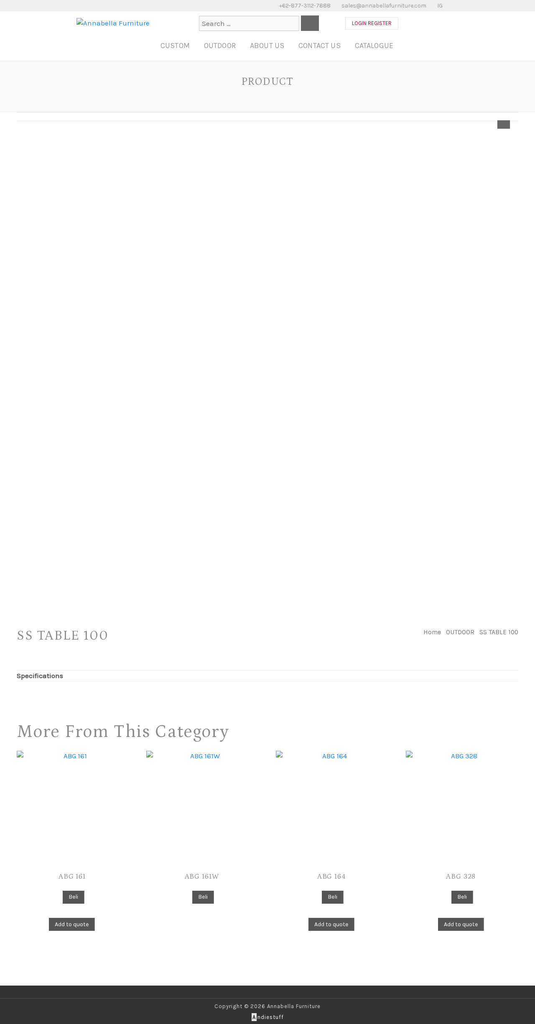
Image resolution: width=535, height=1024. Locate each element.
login (359, 23)
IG (439, 5)
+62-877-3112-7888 (304, 5)
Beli (73, 896)
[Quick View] (58, 896)
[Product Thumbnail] (503, 124)
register (380, 23)
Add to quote (72, 924)
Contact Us (319, 45)
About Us (267, 45)
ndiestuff (268, 1017)
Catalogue (374, 45)
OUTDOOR (220, 45)
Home (432, 632)
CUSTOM (175, 45)
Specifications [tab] (40, 675)
